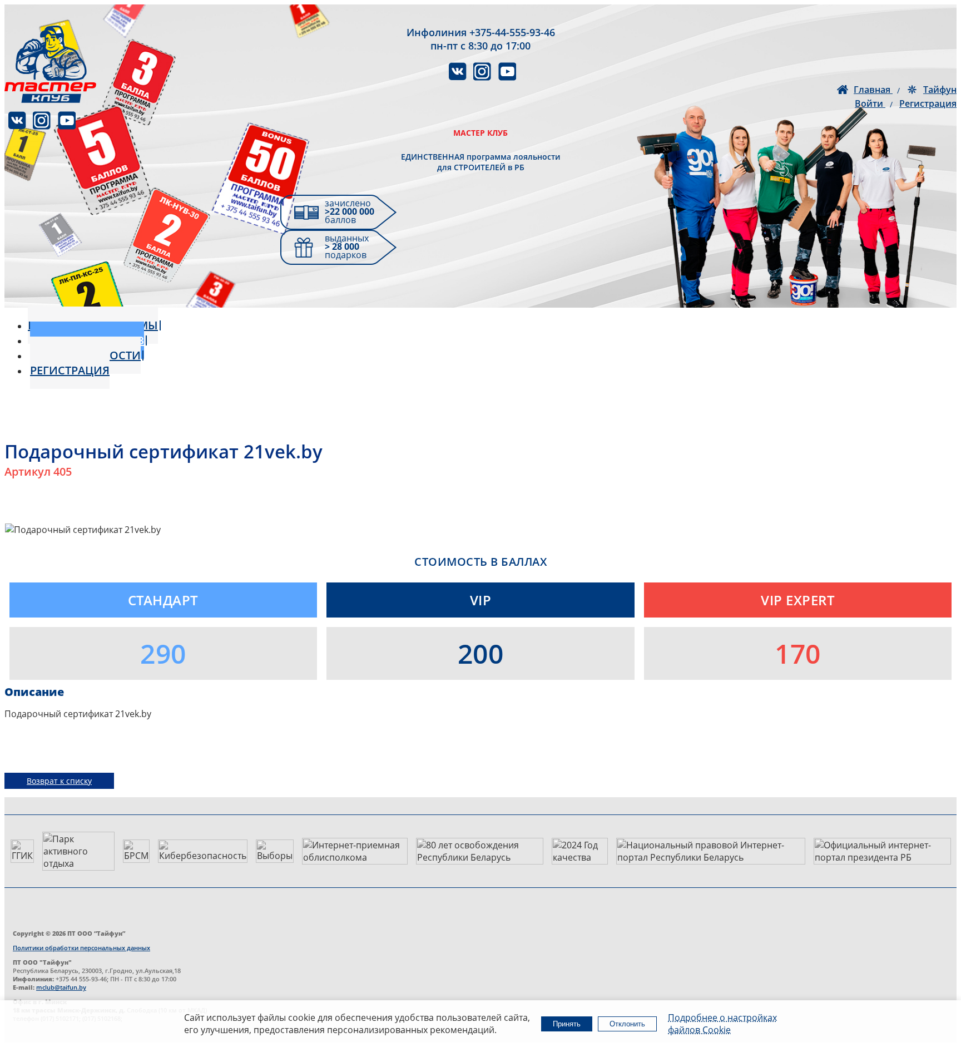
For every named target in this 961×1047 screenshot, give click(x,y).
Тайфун (940, 89)
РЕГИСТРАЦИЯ (70, 370)
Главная (873, 89)
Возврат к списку (59, 781)
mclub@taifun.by (61, 987)
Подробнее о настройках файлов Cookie (722, 1023)
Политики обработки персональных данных (81, 948)
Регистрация (928, 103)
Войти (870, 103)
